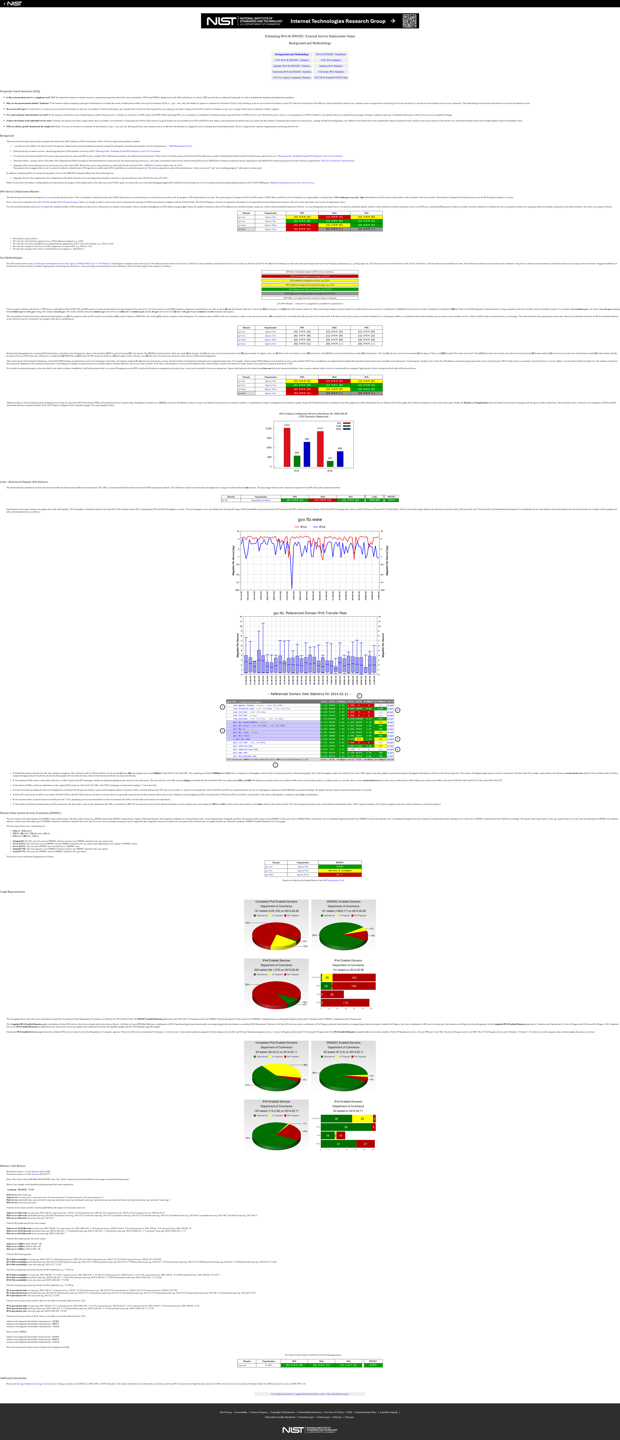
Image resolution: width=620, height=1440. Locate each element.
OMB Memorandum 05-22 (180, 146)
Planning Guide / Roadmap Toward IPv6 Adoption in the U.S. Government (128, 151)
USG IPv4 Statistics (331, 60)
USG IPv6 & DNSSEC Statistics (292, 60)
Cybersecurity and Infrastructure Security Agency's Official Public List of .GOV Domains (71, 263)
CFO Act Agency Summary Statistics (292, 77)
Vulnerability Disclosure (310, 1412)
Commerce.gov (306, 1417)
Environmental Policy (366, 1412)
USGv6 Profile (43, 202)
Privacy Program (258, 1412)
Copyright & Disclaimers (283, 1412)
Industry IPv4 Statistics (331, 66)
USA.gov (337, 1417)
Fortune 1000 (187, 263)
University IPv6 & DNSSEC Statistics (291, 71)
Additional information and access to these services (292, 182)
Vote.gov (349, 1417)
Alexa (232, 263)
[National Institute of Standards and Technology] (12, 4)
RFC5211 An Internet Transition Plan (338, 160)
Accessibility (241, 1412)
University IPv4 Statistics (331, 71)
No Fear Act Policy (334, 1412)
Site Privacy (226, 1412)
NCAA (409, 263)
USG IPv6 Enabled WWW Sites (331, 77)
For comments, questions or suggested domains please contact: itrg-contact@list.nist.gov (310, 1394)
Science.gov (324, 1417)
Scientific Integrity (389, 1412)
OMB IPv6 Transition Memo (157, 165)
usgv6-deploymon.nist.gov (32, 1384)
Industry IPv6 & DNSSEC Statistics (292, 66)
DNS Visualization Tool (333, 880)
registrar (146, 263)
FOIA (349, 1412)
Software (35, 1171)
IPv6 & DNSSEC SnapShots (331, 54)
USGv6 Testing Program (67, 202)
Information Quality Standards (280, 1417)
